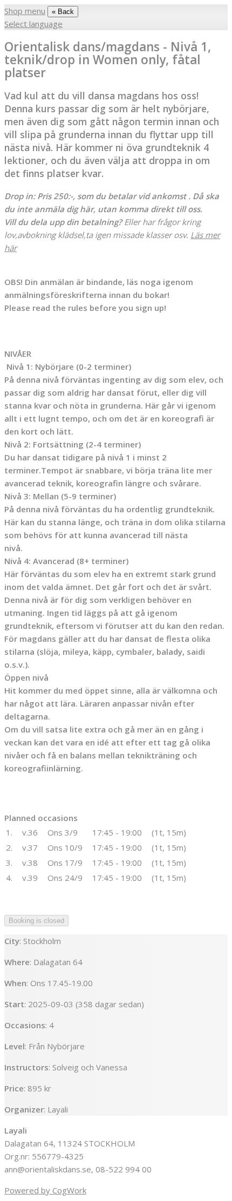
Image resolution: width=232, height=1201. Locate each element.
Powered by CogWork (45, 1190)
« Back (63, 12)
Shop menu (24, 10)
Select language (33, 23)
